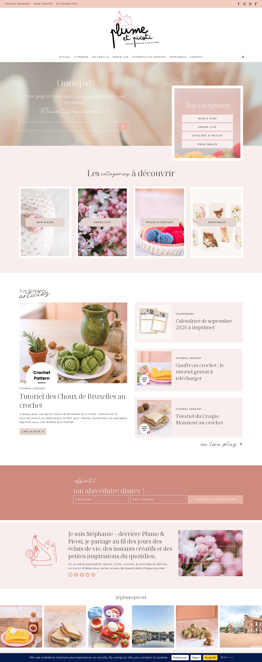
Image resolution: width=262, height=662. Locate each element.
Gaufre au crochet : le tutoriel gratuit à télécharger (200, 371)
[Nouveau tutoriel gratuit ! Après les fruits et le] (197, 626)
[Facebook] (238, 3)
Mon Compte (43, 3)
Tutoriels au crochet (149, 57)
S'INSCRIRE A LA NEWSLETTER (215, 499)
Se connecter (66, 3)
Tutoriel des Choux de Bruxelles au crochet (72, 401)
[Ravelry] (255, 3)
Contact (196, 57)
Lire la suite (34, 432)
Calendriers (185, 314)
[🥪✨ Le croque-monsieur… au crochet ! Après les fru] (65, 626)
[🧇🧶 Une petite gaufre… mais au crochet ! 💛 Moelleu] (21, 626)
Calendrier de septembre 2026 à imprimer (204, 324)
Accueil (65, 57)
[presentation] (73, 342)
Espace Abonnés (17, 3)
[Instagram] (250, 3)
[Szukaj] (123, 126)
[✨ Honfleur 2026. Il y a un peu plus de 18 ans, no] (153, 626)
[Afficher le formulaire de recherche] (243, 57)
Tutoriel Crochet (32, 388)
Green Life (121, 57)
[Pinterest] (244, 3)
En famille (100, 57)
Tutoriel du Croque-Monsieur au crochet (199, 419)
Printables (178, 57)
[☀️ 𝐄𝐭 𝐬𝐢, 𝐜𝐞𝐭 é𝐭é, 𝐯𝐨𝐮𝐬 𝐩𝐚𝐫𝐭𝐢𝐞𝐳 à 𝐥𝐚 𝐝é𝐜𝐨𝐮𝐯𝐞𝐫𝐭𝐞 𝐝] (241, 626)
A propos (82, 57)
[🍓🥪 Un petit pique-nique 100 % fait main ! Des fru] (109, 626)
